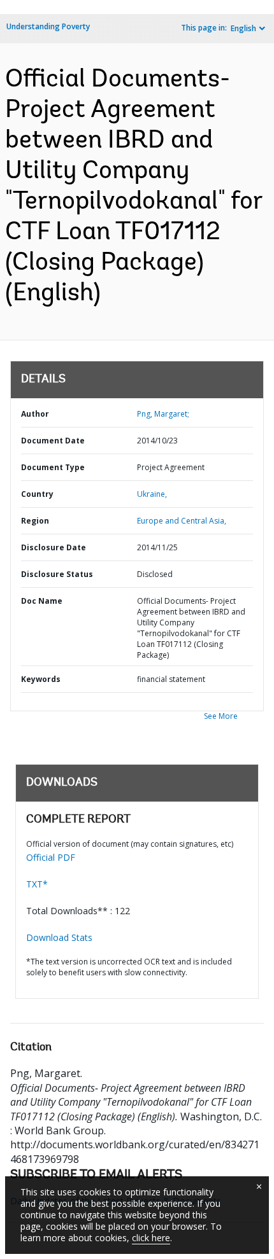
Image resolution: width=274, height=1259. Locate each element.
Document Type (53, 467)
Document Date (53, 440)
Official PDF (50, 857)
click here (151, 1238)
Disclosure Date (53, 547)
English (243, 28)
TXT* (37, 884)
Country (37, 494)
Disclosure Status (57, 574)
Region (35, 520)
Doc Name (41, 600)
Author (35, 413)
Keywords (41, 679)
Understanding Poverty (48, 26)
